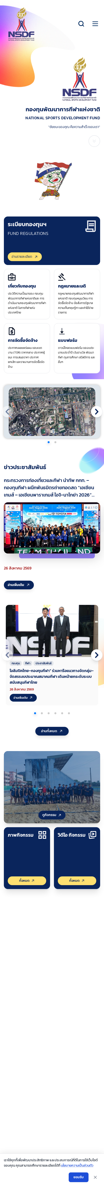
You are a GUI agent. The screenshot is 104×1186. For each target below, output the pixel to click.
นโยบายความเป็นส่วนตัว (77, 1165)
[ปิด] (95, 1177)
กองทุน (16, 663)
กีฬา (27, 663)
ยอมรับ (79, 1177)
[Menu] (95, 24)
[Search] (81, 23)
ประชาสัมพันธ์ (44, 663)
